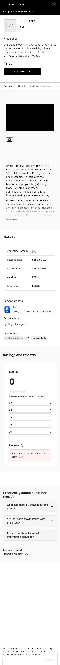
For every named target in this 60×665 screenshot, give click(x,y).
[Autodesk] (17, 4)
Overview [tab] (8, 86)
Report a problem (13, 554)
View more (11, 219)
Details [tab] (22, 86)
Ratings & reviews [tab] (40, 86)
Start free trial (22, 71)
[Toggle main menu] (5, 4)
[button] (30, 506)
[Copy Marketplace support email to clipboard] (26, 554)
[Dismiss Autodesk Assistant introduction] (50, 648)
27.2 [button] (34, 277)
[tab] (9, 144)
